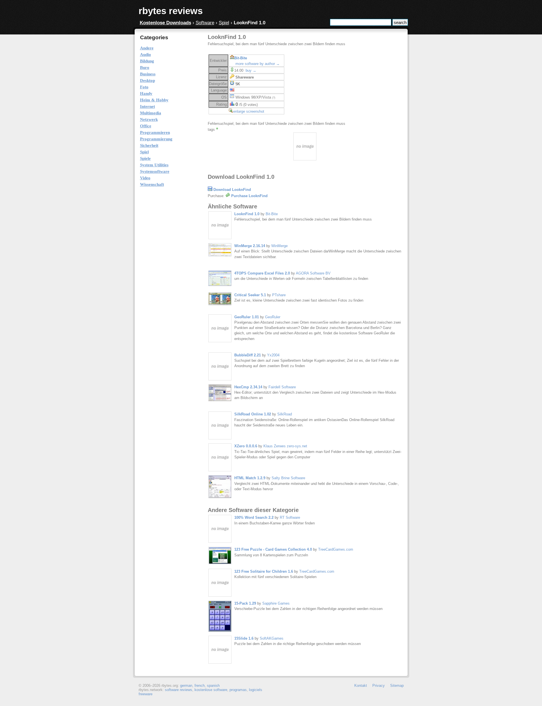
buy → (251, 70)
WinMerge (279, 246)
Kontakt (360, 685)
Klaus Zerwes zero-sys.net (285, 446)
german (186, 685)
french (199, 685)
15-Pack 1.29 (245, 603)
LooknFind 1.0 (246, 214)
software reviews (178, 690)
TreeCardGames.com (335, 549)
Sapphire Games (276, 603)
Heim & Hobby (154, 100)
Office (145, 126)
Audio (145, 54)
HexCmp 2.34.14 (248, 387)
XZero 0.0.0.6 (245, 446)
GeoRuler (272, 317)
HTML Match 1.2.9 (249, 478)
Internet (147, 106)
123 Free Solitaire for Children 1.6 (263, 571)
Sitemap (397, 685)
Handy (146, 93)
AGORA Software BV (313, 273)
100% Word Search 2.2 (254, 517)
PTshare (279, 295)
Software (205, 22)
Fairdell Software (282, 387)
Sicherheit (149, 145)
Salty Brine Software (288, 478)
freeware (145, 694)
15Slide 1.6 (243, 638)
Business (148, 74)
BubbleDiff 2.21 (247, 355)
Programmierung (156, 139)
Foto (144, 87)
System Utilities (154, 165)
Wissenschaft (152, 184)
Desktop (147, 80)
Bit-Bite (240, 58)
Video (145, 178)
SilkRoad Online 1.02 (252, 414)
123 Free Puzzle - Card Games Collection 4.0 (273, 549)
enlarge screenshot (248, 111)
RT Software (290, 517)
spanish (213, 685)
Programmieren (155, 132)
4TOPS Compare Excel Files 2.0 (262, 273)
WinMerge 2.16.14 (249, 246)
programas (238, 690)
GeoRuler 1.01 (246, 317)
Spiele (145, 158)
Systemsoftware (154, 171)
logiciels (255, 690)
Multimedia (150, 113)
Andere (147, 48)
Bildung (147, 61)
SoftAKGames (271, 638)
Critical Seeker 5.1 (250, 295)
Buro (144, 67)
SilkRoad (284, 414)
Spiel (224, 22)
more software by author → (257, 64)
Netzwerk (149, 119)
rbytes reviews (171, 11)
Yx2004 (273, 355)
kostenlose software (210, 690)
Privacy (378, 685)
